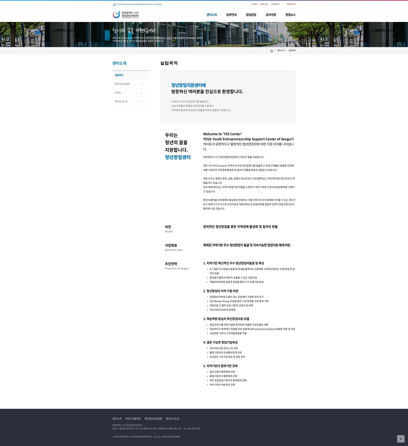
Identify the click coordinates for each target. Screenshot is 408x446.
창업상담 (251, 14)
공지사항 (271, 14)
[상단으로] (401, 439)
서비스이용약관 (133, 418)
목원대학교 (291, 4)
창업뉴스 (290, 14)
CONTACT (275, 4)
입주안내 (231, 14)
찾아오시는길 (121, 101)
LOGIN (254, 4)
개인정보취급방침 (153, 418)
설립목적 (119, 75)
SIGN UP (264, 4)
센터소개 (211, 14)
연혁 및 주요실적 (122, 84)
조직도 (118, 92)
